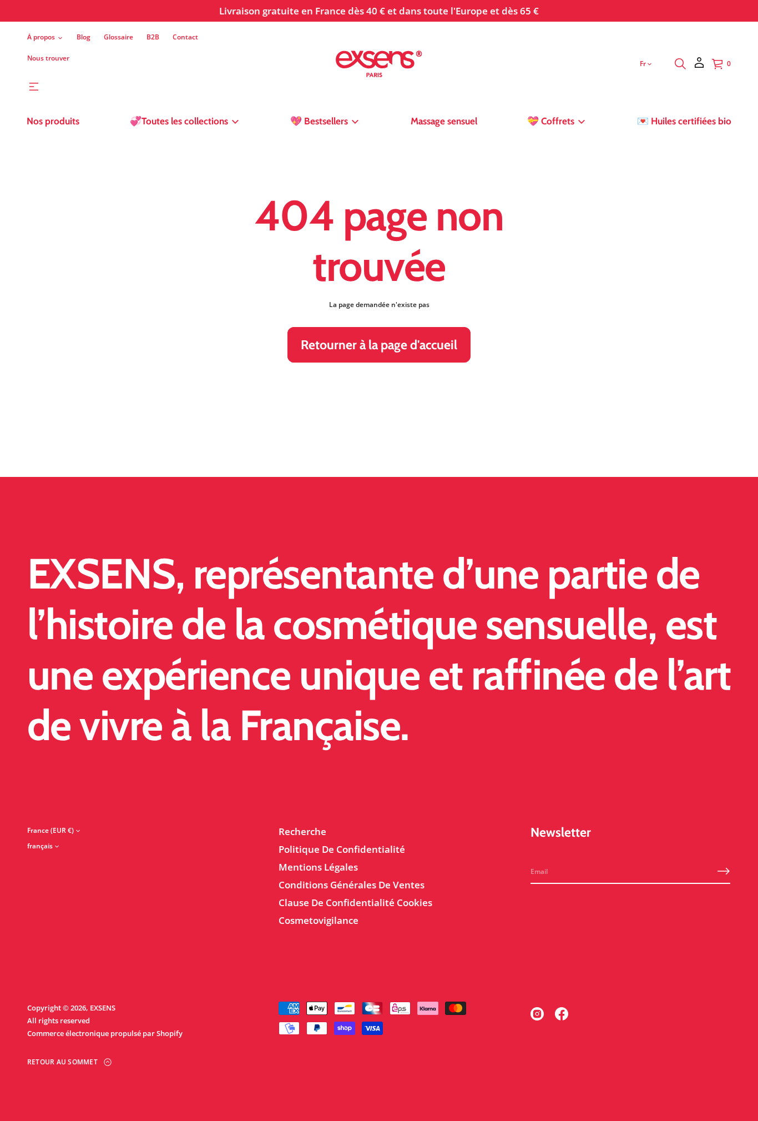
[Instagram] (537, 1014)
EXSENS (102, 1008)
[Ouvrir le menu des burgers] (34, 86)
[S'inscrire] (723, 871)
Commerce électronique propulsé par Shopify (105, 1033)
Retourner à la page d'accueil (379, 345)
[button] (680, 64)
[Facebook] (561, 1014)
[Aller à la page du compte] (699, 66)
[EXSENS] (379, 64)
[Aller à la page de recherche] (680, 64)
